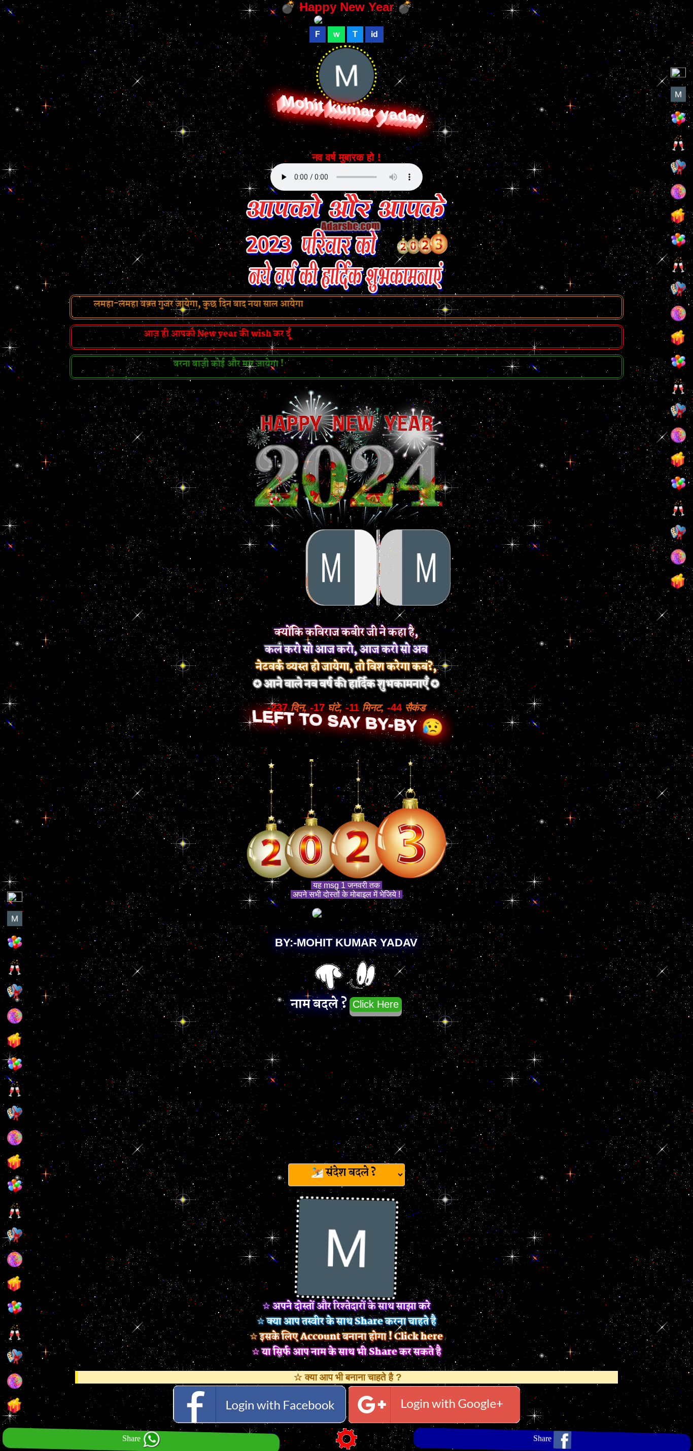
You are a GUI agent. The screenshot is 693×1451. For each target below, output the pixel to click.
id (374, 34)
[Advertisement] (346, 1086)
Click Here (376, 1004)
